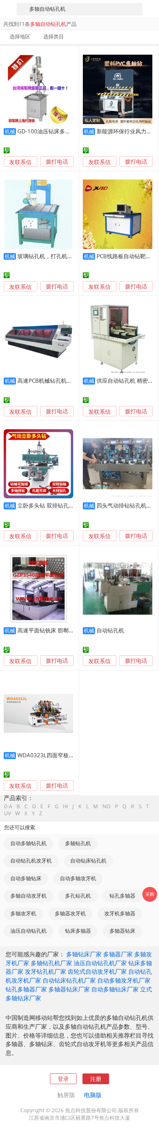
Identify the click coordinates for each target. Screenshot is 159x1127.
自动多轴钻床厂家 (115, 989)
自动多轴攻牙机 (78, 878)
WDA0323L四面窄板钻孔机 (51, 755)
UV (7, 813)
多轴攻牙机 (23, 913)
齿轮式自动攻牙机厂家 (97, 971)
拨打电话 (57, 162)
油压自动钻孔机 (28, 931)
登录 (63, 1078)
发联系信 (20, 161)
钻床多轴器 (78, 931)
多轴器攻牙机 (70, 913)
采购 (149, 894)
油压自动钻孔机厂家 (100, 963)
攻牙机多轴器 (119, 913)
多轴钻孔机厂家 (51, 963)
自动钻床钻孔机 (88, 860)
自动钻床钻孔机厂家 (69, 980)
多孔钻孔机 (78, 895)
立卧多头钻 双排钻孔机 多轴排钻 (57, 505)
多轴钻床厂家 (84, 954)
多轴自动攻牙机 (28, 895)
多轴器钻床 (122, 931)
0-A (8, 806)
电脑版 (93, 1095)
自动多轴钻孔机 (28, 843)
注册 (95, 1078)
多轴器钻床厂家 (69, 989)
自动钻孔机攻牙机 (31, 860)
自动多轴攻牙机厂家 (123, 980)
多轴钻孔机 (78, 843)
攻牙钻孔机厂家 (45, 971)
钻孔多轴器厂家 (26, 989)
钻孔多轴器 (122, 895)
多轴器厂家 (118, 954)
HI (65, 806)
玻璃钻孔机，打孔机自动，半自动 (59, 256)
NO (106, 806)
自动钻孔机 (110, 630)
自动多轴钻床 (25, 878)
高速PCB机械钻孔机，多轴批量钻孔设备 (66, 380)
